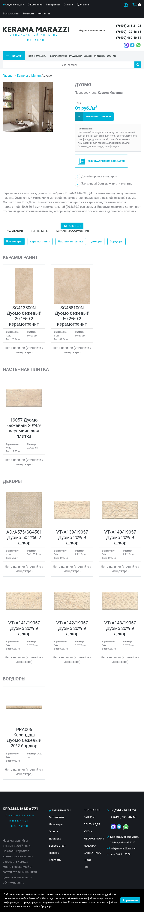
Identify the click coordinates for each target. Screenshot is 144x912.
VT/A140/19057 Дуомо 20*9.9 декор (120, 537)
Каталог (22, 75)
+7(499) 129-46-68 (128, 32)
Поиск (137, 64)
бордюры (116, 241)
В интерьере (39, 230)
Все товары (14, 241)
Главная (8, 75)
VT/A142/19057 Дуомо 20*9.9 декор (72, 628)
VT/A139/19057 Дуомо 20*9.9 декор (72, 537)
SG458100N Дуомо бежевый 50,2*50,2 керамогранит (72, 316)
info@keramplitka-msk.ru (123, 848)
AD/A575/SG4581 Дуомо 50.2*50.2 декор (24, 537)
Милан (36, 75)
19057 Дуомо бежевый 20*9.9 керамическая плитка (24, 428)
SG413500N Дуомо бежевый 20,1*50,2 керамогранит (24, 316)
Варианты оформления (72, 230)
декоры (96, 241)
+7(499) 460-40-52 (128, 38)
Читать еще (72, 226)
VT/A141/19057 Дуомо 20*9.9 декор (24, 628)
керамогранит (40, 241)
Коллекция (15, 230)
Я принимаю (130, 900)
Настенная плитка (70, 241)
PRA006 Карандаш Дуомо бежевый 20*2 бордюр (24, 737)
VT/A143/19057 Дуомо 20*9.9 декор (120, 628)
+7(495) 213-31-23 (128, 26)
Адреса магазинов (92, 30)
